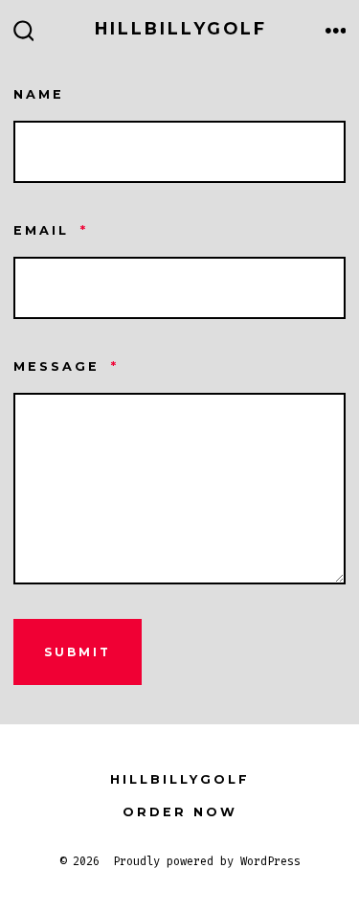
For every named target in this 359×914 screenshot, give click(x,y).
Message (66, 366)
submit (77, 652)
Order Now (180, 812)
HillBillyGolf (180, 779)
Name (38, 94)
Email (50, 230)
